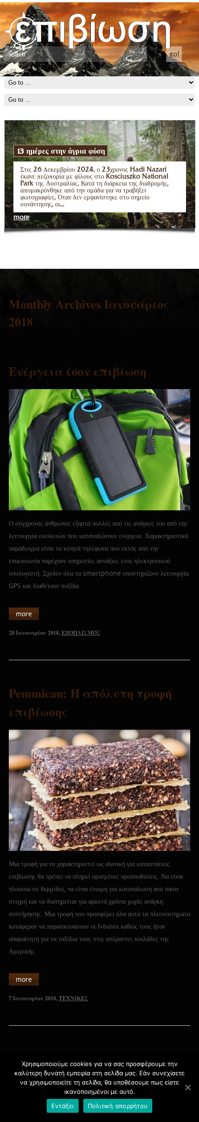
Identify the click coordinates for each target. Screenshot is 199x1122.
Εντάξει (62, 1106)
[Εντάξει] (187, 1087)
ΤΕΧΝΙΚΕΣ (73, 998)
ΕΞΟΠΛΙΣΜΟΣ (81, 633)
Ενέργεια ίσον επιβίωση (77, 371)
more (21, 217)
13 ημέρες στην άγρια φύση (60, 150)
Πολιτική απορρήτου (118, 1106)
